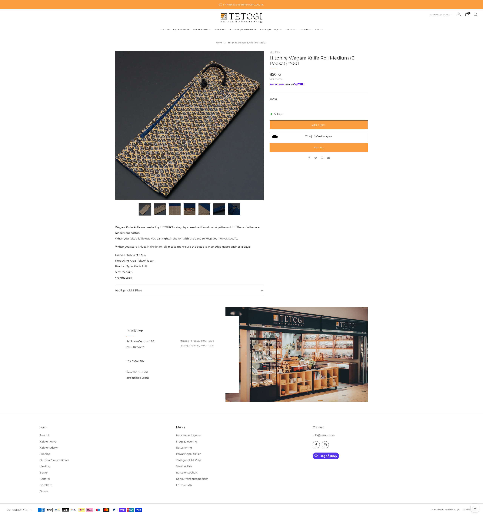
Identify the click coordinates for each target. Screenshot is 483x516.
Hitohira (275, 52)
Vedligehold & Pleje (188, 460)
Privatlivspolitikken (188, 453)
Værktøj (45, 466)
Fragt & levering (186, 441)
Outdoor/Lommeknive (54, 460)
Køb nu (319, 147)
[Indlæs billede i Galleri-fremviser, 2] (160, 209)
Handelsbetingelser (189, 435)
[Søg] (475, 14)
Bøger (44, 472)
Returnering (184, 447)
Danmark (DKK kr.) (440, 15)
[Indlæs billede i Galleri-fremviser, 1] (145, 209)
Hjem (219, 42)
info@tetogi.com (324, 435)
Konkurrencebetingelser (192, 478)
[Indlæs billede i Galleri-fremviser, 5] (204, 209)
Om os (44, 491)
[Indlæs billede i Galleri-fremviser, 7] (234, 209)
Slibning (45, 453)
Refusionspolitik (186, 472)
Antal (274, 99)
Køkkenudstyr (49, 447)
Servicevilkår (184, 466)
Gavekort (46, 485)
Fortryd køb (184, 485)
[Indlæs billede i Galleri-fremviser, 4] (189, 209)
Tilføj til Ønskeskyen (318, 136)
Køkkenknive (48, 441)
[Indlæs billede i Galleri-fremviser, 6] (219, 209)
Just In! (44, 435)
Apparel (45, 478)
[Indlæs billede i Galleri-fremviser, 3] (174, 209)
